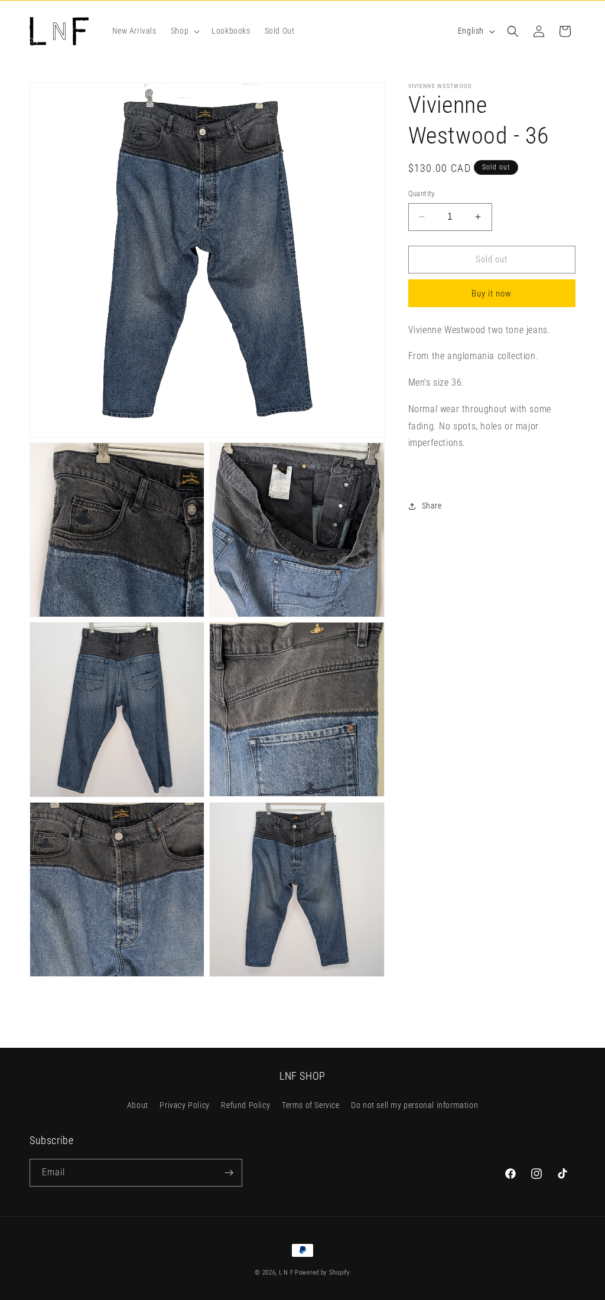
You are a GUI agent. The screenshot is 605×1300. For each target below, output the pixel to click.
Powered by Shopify (322, 1272)
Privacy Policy (184, 1105)
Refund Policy (245, 1105)
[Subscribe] (229, 1173)
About (137, 1105)
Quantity (421, 193)
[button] (184, 30)
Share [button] (432, 505)
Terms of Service (311, 1105)
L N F (287, 1272)
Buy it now (491, 293)
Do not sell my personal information (414, 1105)
